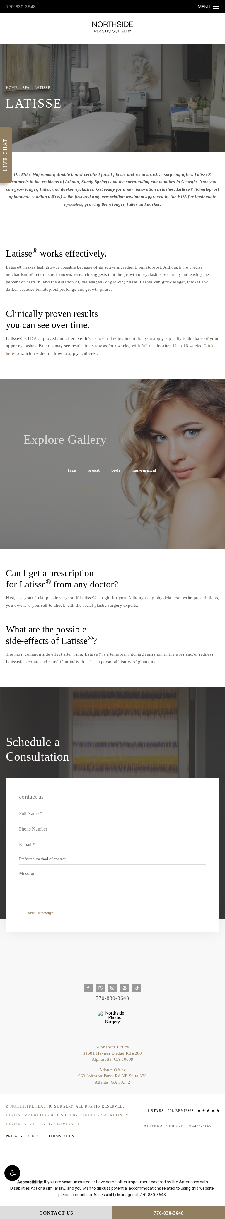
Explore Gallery (65, 439)
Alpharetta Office (112, 1053)
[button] (12, 1173)
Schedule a (37, 749)
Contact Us (56, 1213)
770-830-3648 (21, 7)
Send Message (40, 912)
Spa (26, 87)
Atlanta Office (112, 1075)
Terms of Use (62, 1136)
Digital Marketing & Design (67, 1115)
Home (12, 87)
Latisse (42, 87)
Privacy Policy (22, 1136)
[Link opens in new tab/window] (88, 988)
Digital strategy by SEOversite (43, 1124)
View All (84, 489)
